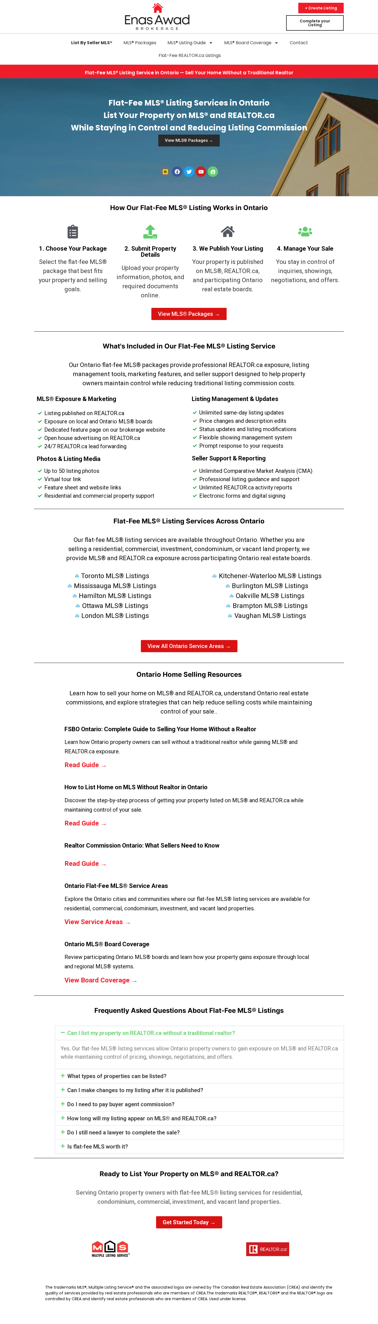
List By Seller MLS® (91, 43)
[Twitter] (189, 171)
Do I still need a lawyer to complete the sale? (123, 1132)
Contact (299, 43)
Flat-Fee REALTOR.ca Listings (190, 55)
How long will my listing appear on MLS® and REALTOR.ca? (141, 1118)
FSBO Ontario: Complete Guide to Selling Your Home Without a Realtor (160, 729)
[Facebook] (177, 171)
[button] (199, 1033)
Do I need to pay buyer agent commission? (120, 1104)
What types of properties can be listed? (116, 1076)
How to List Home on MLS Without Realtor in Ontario (136, 787)
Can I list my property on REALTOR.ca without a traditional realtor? (151, 1033)
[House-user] (213, 171)
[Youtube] (201, 171)
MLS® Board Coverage (247, 43)
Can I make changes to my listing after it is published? (135, 1090)
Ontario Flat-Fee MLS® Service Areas (116, 885)
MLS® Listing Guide (186, 43)
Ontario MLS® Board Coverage (106, 944)
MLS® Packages (139, 43)
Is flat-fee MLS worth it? (97, 1146)
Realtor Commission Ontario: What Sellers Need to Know (141, 845)
